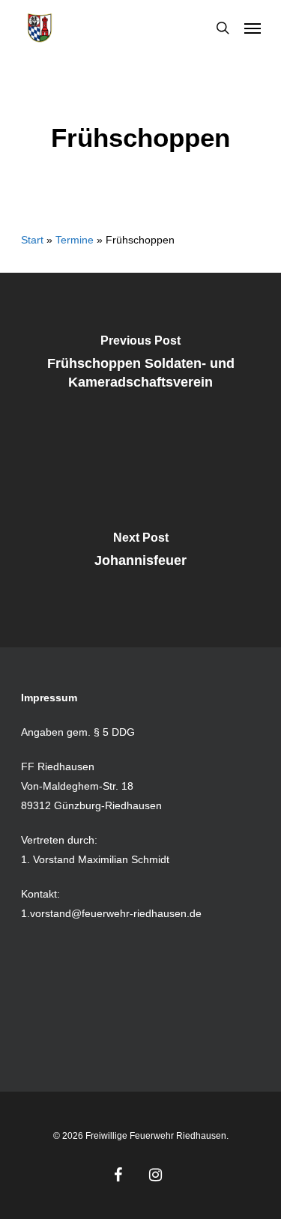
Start (32, 240)
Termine (74, 240)
